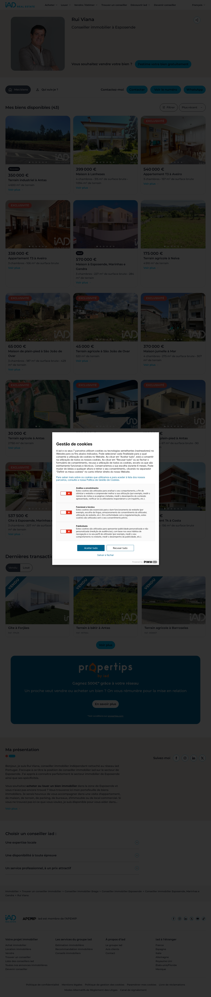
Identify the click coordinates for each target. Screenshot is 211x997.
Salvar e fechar (105, 555)
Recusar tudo (120, 548)
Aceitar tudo (91, 548)
